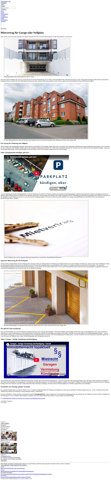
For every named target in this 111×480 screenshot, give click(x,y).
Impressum (3, 477)
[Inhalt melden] (1, 27)
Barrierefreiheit (10, 477)
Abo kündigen (19, 471)
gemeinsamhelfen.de (21, 474)
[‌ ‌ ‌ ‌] (55, 406)
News (10, 468)
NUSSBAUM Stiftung (33, 474)
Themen (22, 468)
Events (14, 468)
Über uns (3, 474)
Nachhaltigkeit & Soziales (45, 474)
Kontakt (5, 471)
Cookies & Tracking (25, 477)
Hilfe (2, 471)
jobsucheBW (13, 474)
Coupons (18, 468)
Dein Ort (3, 468)
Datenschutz (17, 477)
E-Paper (7, 468)
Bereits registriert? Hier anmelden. (18, 465)
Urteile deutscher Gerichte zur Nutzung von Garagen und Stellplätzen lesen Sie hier (23, 398)
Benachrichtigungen (28, 471)
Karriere (7, 474)
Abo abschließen (11, 471)
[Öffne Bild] (37, 57)
